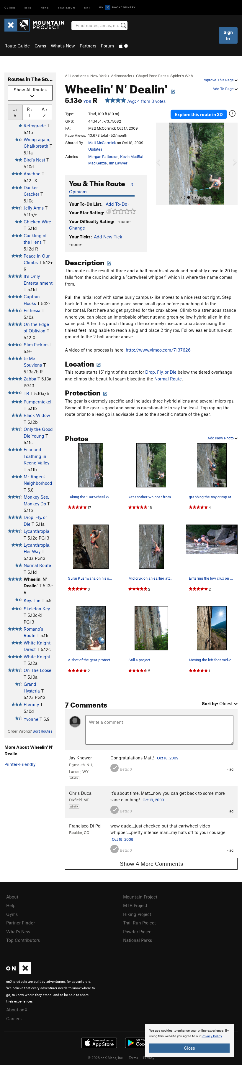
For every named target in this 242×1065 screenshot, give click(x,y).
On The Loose (37, 670)
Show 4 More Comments (151, 863)
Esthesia (32, 310)
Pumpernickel (37, 401)
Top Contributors (23, 940)
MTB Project (135, 905)
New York (98, 75)
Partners (88, 45)
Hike (45, 7)
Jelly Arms (34, 207)
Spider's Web (181, 75)
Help (11, 905)
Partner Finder (20, 922)
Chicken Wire (37, 221)
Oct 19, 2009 (153, 799)
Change (77, 227)
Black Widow (37, 415)
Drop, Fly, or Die (160, 372)
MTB (28, 7)
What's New (63, 45)
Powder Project (138, 931)
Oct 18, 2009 (168, 758)
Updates (95, 149)
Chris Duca (80, 793)
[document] (189, 1040)
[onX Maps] (18, 972)
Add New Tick (108, 236)
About (12, 896)
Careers (14, 1018)
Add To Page (223, 88)
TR (26, 393)
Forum (107, 45)
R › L (29, 112)
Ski (87, 7)
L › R (14, 112)
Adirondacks (121, 75)
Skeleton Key (37, 608)
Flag (229, 769)
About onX (16, 1009)
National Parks (137, 940)
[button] (162, 164)
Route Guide (17, 45)
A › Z (44, 112)
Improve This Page (218, 80)
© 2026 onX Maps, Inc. (106, 1058)
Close (189, 1048)
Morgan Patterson (103, 156)
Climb (10, 7)
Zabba (30, 378)
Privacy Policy (212, 1036)
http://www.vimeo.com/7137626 (158, 349)
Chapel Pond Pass (151, 75)
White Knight (37, 656)
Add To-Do (116, 204)
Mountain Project (140, 896)
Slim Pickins (36, 344)
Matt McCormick (102, 142)
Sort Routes (42, 731)
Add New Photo (221, 438)
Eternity (31, 704)
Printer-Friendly (19, 764)
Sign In (228, 35)
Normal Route (37, 565)
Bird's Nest (34, 159)
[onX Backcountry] (117, 7)
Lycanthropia (36, 531)
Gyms (40, 45)
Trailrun (66, 7)
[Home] (37, 25)
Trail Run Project (139, 922)
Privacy (148, 1058)
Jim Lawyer (118, 163)
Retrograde (35, 125)
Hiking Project (137, 914)
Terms (133, 1058)
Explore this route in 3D (199, 114)
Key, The (32, 600)
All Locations (75, 75)
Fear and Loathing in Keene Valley (36, 456)
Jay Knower (80, 757)
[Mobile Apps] (123, 45)
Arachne (32, 173)
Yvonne (31, 719)
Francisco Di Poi (85, 825)
